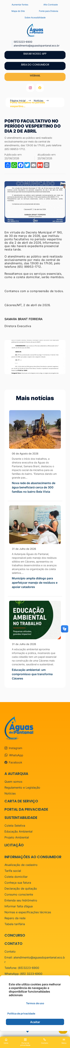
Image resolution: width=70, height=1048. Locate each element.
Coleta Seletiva (14, 825)
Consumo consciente (18, 894)
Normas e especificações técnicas (27, 912)
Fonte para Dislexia (48, 11)
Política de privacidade (21, 1013)
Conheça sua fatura (17, 882)
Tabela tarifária (14, 924)
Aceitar (35, 1022)
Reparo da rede (14, 918)
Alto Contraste (50, 4)
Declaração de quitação (20, 888)
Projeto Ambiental (16, 837)
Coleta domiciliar (16, 876)
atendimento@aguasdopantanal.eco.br (36, 45)
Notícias (10, 793)
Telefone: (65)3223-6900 (21, 968)
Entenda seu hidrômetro (20, 900)
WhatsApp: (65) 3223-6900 (23, 974)
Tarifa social (12, 871)
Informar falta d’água (18, 906)
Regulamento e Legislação (22, 787)
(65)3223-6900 (23, 41)
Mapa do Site (18, 11)
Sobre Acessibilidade (35, 17)
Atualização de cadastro (21, 865)
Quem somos (13, 781)
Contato (10, 951)
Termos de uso (35, 1003)
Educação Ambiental (18, 831)
